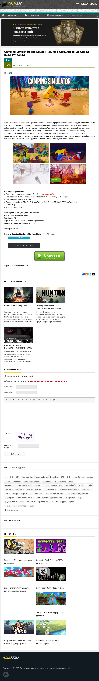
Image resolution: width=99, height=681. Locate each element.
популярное (9, 498)
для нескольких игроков (52, 485)
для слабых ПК (70, 485)
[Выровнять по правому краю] (26, 399)
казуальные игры (34, 489)
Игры (7, 60)
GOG (17, 477)
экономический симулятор (15, 506)
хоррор (63, 502)
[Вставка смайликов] (39, 399)
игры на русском (11, 489)
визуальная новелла (13, 481)
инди (22, 489)
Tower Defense (78, 477)
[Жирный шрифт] (6, 399)
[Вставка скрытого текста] (54, 399)
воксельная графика (32, 481)
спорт (80, 498)
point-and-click (42, 477)
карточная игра (50, 489)
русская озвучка (57, 498)
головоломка (60, 481)
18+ (6, 477)
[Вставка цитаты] (43, 399)
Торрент (18, 238)
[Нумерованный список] (34, 399)
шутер (71, 502)
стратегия (31, 502)
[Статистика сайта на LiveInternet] (8, 664)
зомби (89, 485)
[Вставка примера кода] (47, 399)
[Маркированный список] (30, 399)
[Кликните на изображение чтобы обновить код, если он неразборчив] (25, 441)
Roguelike (54, 477)
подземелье (83, 494)
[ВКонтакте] (83, 274)
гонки (71, 481)
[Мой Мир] (89, 274)
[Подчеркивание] (14, 399)
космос (7, 494)
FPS (11, 477)
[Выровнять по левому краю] (18, 399)
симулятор (70, 498)
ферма (55, 502)
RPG (62, 477)
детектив (36, 485)
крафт (15, 494)
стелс (22, 502)
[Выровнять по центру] (22, 399)
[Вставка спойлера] (51, 399)
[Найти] (96, 15)
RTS (68, 477)
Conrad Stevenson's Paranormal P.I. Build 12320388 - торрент (18, 347)
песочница (39, 494)
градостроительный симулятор (17, 485)
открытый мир (26, 494)
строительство (44, 502)
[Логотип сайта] (12, 4)
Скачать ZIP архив (25, 245)
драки (81, 485)
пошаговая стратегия (25, 498)
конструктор (87, 489)
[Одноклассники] (86, 274)
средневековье (11, 502)
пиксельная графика (54, 494)
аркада (90, 477)
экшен (31, 506)
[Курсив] (10, 399)
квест (76, 489)
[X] (93, 274)
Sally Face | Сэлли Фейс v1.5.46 (50, 588)
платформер (71, 494)
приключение (42, 498)
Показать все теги (12, 510)
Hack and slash (28, 477)
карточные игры (65, 489)
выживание (48, 481)
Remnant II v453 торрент (15, 306)
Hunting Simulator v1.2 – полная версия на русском (48, 307)
